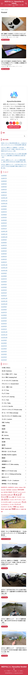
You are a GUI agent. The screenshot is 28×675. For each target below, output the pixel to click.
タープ (16, 499)
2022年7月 (4, 312)
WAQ (2, 492)
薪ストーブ (18, 509)
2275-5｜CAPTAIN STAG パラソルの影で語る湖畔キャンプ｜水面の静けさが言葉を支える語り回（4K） (14, 155)
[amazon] (17, 123)
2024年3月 (4, 256)
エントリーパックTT (22, 492)
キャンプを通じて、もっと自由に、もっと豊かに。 (14, 670)
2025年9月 (4, 206)
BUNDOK (16, 487)
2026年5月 (4, 184)
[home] (20, 123)
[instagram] (10, 123)
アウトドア (14, 492)
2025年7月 (4, 212)
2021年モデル (4, 487)
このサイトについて (14, 127)
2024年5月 (4, 251)
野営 (25, 509)
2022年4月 (4, 321)
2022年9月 (4, 307)
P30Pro (13, 66)
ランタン (10, 506)
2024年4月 (4, 254)
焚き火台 (22, 506)
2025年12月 (4, 198)
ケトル (23, 497)
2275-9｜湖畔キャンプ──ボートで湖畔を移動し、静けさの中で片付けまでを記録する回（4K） (14, 161)
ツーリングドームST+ (16, 502)
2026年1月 (4, 195)
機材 (17, 37)
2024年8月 (4, 242)
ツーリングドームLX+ (6, 502)
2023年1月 (4, 295)
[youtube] (14, 123)
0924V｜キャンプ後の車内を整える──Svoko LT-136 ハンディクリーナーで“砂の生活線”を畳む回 (14, 144)
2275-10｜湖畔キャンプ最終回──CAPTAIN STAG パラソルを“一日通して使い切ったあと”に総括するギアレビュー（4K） (13, 149)
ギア (16, 497)
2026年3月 (4, 189)
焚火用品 (6, 509)
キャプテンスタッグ (7, 495)
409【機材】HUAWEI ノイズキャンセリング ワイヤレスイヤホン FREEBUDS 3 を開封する (13, 34)
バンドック (17, 504)
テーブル (12, 504)
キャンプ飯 (11, 497)
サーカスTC (12, 499)
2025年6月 (4, 214)
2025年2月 (4, 226)
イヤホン (14, 37)
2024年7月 (4, 245)
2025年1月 (4, 228)
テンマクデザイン (5, 504)
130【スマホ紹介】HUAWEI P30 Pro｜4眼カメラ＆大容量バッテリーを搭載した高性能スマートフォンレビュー (14, 62)
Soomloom (14, 489)
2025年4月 (4, 220)
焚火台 (2, 509)
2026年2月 (4, 192)
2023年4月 (4, 287)
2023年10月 (4, 270)
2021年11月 (4, 335)
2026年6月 (4, 181)
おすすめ (6, 492)
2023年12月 (4, 265)
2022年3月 (4, 323)
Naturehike (3, 489)
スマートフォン (19, 66)
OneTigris (8, 489)
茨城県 (14, 509)
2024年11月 (4, 234)
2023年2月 (4, 293)
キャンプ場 (4, 497)
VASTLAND (21, 489)
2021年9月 (4, 340)
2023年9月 (4, 273)
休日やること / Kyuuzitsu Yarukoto (14, 2)
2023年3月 (4, 290)
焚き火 (18, 506)
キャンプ (17, 494)
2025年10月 (4, 203)
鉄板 (2, 511)
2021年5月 (4, 351)
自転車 (10, 509)
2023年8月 (4, 276)
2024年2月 (4, 259)
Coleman (21, 487)
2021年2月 (4, 360)
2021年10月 (4, 337)
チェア (23, 499)
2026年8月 (4, 175)
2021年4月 (4, 354)
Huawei (10, 37)
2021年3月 (4, 357)
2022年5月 (4, 318)
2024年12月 (4, 231)
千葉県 (14, 506)
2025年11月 (4, 200)
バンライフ (4, 506)
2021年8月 (4, 343)
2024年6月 (4, 248)
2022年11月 (4, 301)
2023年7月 (4, 279)
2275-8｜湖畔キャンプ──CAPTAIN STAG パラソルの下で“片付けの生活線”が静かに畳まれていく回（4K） (14, 166)
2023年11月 (4, 267)
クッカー (19, 497)
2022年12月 (4, 298)
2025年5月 (4, 217)
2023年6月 (4, 281)
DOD (24, 487)
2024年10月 (4, 237)
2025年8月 (4, 209)
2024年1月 (4, 262)
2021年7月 (4, 346)
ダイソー (20, 499)
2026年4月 (4, 186)
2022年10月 (4, 304)
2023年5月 (4, 284)
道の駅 (22, 509)
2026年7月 (4, 178)
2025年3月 (4, 223)
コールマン (5, 499)
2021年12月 (4, 332)
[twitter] (7, 123)
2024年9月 (4, 240)
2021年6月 (4, 348)
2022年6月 (4, 315)
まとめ (10, 492)
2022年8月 (4, 309)
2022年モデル (11, 487)
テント (24, 502)
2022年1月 (4, 329)
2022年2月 (4, 326)
